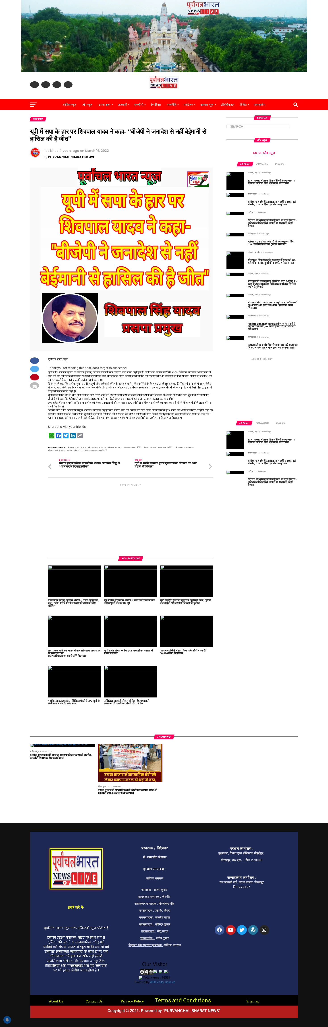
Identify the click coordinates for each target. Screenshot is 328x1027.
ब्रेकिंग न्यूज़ (69, 104)
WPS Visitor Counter (162, 982)
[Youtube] (231, 930)
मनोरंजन (188, 104)
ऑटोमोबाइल (227, 104)
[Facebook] (219, 930)
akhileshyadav (78, 448)
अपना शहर (104, 104)
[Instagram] (264, 930)
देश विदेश (156, 104)
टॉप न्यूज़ (87, 104)
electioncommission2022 (159, 448)
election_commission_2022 (125, 448)
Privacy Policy (132, 1001)
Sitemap (252, 1001)
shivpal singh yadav (61, 450)
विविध (243, 104)
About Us (56, 1001)
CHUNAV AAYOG (98, 448)
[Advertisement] (130, 518)
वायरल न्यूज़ (207, 104)
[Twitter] (242, 930)
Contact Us (94, 1001)
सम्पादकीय (259, 104)
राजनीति (171, 104)
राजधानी (122, 104)
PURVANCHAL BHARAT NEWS (71, 157)
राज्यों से (138, 104)
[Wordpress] (253, 930)
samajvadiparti (186, 448)
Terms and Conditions (183, 1000)
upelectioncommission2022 (91, 450)
